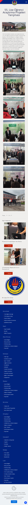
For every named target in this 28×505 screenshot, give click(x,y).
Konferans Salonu (8, 358)
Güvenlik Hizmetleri (8, 373)
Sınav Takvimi (7, 427)
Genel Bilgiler (7, 339)
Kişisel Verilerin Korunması (10, 320)
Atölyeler (6, 367)
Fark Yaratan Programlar (9, 408)
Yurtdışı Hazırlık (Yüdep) (9, 474)
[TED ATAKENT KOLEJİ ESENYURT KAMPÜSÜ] (14, 2)
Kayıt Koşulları (7, 329)
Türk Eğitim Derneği (8, 314)
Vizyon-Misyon (7, 318)
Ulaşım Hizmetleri (8, 371)
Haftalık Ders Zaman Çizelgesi (11, 346)
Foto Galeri (6, 452)
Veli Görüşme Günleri (8, 394)
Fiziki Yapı (6, 356)
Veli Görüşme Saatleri (9, 478)
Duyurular (6, 348)
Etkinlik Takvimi (7, 446)
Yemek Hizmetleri (8, 369)
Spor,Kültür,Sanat (8, 410)
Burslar (5, 331)
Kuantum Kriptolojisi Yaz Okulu (12, 241)
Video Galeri (7, 454)
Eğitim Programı (7, 333)
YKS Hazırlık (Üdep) (8, 471)
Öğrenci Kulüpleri (8, 392)
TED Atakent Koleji (8, 316)
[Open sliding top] (1, 1)
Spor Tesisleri (7, 360)
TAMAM (14, 501)
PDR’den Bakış (7, 388)
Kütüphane (6, 365)
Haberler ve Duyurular (9, 440)
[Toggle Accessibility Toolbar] (25, 502)
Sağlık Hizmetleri (8, 363)
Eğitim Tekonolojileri (8, 375)
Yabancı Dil (6, 406)
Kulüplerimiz (7, 377)
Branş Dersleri (7, 342)
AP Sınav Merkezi (8, 482)
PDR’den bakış (7, 344)
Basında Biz (6, 457)
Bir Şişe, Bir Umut (7, 297)
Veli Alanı (6, 444)
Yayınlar (6, 442)
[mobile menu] (26, 2)
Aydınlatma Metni (8, 322)
